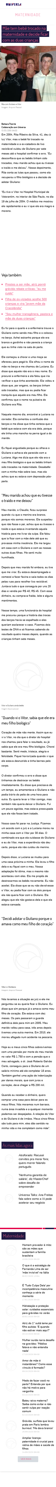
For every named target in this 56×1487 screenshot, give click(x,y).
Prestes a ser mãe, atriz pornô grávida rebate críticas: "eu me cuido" (25, 288)
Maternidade (28, 14)
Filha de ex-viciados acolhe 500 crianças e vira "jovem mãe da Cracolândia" (26, 303)
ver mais (26, 1459)
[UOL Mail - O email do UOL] (38, 4)
